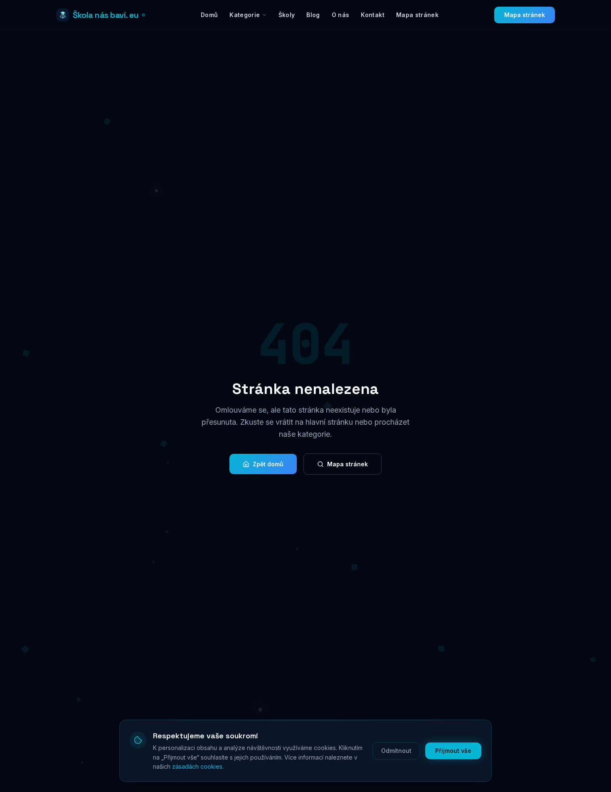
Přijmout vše (453, 750)
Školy (286, 14)
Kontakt (372, 14)
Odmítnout (396, 750)
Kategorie (244, 14)
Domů (209, 14)
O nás (341, 14)
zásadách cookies (197, 766)
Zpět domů (268, 464)
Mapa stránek (417, 14)
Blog (313, 14)
